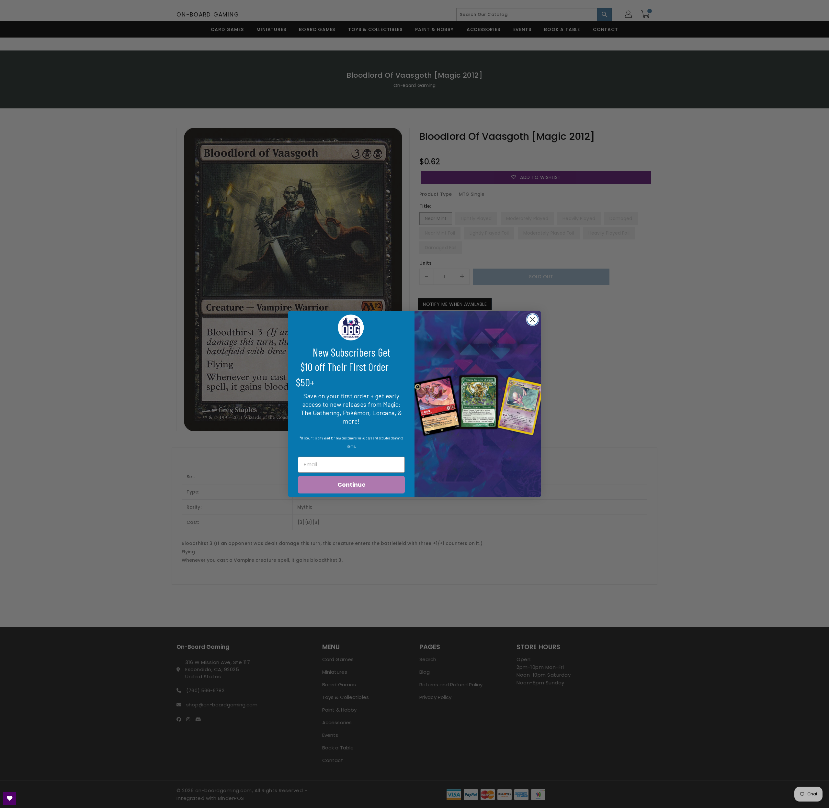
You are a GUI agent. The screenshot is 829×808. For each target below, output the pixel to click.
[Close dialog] (532, 319)
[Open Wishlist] (9, 798)
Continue (351, 485)
